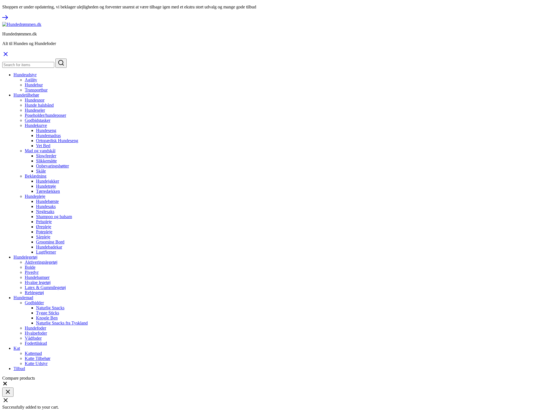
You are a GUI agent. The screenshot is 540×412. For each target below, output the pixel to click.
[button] (5, 384)
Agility (31, 79)
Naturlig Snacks (50, 307)
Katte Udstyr (36, 363)
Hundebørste (47, 201)
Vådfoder (33, 338)
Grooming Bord (50, 241)
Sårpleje (43, 236)
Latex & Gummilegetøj (45, 287)
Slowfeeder (46, 155)
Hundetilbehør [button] (26, 95)
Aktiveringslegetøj (41, 262)
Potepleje (44, 231)
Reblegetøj (34, 292)
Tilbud (19, 368)
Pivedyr (32, 272)
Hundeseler (35, 110)
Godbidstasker (37, 120)
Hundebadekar (49, 247)
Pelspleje (44, 221)
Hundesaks (46, 206)
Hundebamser (37, 277)
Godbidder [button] (34, 302)
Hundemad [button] (23, 297)
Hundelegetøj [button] (25, 257)
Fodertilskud (36, 343)
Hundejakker (47, 181)
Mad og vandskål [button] (40, 150)
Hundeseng (46, 130)
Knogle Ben (47, 317)
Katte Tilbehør (37, 358)
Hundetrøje (46, 186)
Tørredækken (48, 191)
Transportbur (36, 90)
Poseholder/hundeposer (45, 115)
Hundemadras (48, 135)
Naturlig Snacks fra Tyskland (62, 323)
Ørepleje (43, 226)
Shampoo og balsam (54, 216)
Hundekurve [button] (36, 125)
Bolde (30, 267)
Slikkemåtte (46, 160)
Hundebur (34, 84)
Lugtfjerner (46, 252)
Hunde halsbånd (39, 105)
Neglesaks (45, 211)
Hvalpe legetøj (38, 282)
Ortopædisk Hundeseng (57, 140)
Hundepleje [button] (35, 196)
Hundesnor (34, 100)
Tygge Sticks (47, 312)
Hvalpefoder (36, 333)
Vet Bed (43, 145)
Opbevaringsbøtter (52, 166)
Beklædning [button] (35, 176)
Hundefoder (35, 328)
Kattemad (33, 353)
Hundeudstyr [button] (25, 74)
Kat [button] (17, 348)
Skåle (41, 171)
